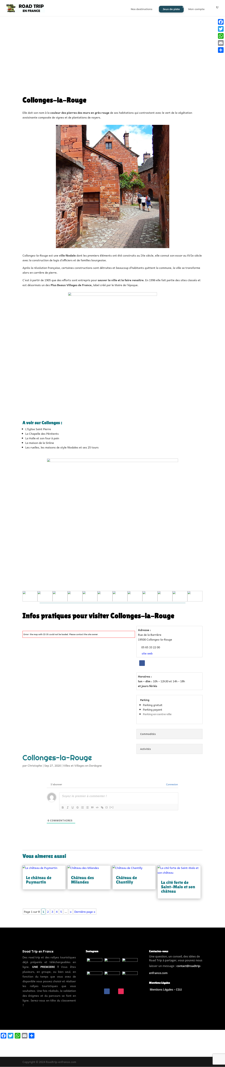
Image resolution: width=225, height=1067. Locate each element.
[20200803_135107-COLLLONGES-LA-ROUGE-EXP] (179, 601)
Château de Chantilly (126, 880)
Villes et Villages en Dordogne (82, 765)
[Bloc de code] (97, 807)
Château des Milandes (82, 880)
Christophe (35, 765)
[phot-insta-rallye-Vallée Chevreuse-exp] (112, 982)
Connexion (171, 784)
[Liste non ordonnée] (87, 807)
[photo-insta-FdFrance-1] (94, 969)
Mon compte (196, 9)
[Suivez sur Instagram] (121, 991)
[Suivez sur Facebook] (142, 663)
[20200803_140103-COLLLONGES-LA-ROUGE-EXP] (44, 601)
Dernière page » (84, 911)
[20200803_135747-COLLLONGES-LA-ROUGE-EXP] (134, 601)
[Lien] (102, 807)
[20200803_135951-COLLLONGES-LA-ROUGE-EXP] (89, 601)
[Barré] (77, 807)
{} (106, 807)
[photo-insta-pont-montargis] (130, 969)
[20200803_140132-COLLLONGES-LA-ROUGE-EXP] (29, 601)
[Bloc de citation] (92, 807)
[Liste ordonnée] (82, 807)
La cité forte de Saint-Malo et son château (178, 887)
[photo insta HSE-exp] (94, 982)
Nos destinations (141, 9)
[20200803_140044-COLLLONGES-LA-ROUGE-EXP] (60, 601)
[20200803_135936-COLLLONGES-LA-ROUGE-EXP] (104, 601)
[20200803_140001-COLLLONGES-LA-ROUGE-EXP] (75, 601)
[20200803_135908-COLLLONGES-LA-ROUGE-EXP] (119, 601)
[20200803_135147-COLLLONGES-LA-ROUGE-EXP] (165, 601)
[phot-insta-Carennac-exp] (130, 982)
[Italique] (67, 807)
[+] (112, 807)
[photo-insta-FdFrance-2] (112, 969)
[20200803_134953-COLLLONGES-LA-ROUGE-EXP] (194, 601)
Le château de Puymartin (38, 880)
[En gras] (62, 807)
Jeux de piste (171, 9)
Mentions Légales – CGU (166, 989)
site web (147, 653)
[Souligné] (72, 807)
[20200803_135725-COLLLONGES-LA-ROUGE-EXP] (149, 601)
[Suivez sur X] (114, 991)
